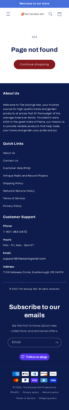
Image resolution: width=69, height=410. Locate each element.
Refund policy (51, 392)
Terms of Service (14, 198)
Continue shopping (34, 64)
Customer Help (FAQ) (16, 168)
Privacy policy (31, 392)
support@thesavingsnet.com (24, 258)
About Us (9, 153)
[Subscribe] (56, 342)
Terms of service (25, 398)
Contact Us (10, 160)
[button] (8, 14)
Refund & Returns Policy (19, 191)
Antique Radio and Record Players (25, 175)
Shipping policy (48, 398)
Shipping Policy (13, 183)
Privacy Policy (12, 206)
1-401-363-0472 (15, 231)
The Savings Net (32, 387)
